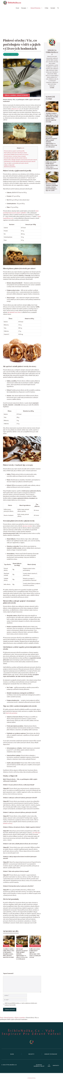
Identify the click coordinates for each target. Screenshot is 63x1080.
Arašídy (6, 945)
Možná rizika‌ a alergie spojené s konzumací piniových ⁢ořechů (20, 159)
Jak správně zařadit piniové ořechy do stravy (16, 154)
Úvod (17, 8)
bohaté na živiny (7, 823)
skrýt (22, 148)
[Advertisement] (31, 22)
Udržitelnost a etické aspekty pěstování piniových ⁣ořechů (19, 161)
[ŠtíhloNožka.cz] (5, 2)
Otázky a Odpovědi (9, 165)
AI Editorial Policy (31, 1078)
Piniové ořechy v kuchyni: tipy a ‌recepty (15, 156)
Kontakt (53, 8)
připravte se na (15, 109)
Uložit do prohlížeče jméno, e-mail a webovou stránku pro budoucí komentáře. (21, 1004)
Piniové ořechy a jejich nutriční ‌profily (14, 151)
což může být (36, 832)
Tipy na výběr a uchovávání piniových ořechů (16, 163)
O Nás (46, 8)
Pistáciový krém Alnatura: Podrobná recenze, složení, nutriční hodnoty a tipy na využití (52, 187)
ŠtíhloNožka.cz (14, 2)
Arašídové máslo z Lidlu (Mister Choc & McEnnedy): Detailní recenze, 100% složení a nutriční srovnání (8, 953)
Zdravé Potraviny (35, 8)
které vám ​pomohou (11, 713)
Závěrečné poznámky (9, 166)
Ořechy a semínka (10, 95)
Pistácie (19, 945)
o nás (52, 87)
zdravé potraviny (50, 1054)
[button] (58, 8)
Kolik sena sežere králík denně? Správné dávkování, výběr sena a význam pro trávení (35, 953)
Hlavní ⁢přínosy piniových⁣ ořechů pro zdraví (15, 152)
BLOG (12, 1054)
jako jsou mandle (27, 526)
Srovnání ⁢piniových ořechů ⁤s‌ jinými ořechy (15, 158)
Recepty (23, 8)
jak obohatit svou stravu (14, 312)
